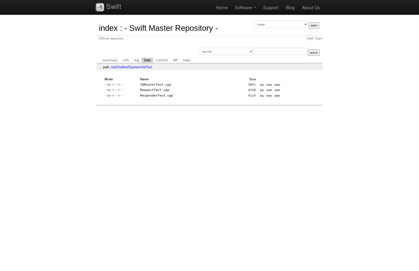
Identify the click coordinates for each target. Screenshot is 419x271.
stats (187, 60)
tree (147, 60)
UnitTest (146, 67)
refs (126, 60)
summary (110, 60)
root (113, 67)
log (136, 60)
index (108, 28)
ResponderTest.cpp (156, 95)
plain (277, 84)
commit (162, 60)
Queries (134, 67)
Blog (290, 7)
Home (222, 7)
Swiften (122, 67)
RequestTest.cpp (154, 90)
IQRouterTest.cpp (155, 84)
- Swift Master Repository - (171, 28)
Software (244, 7)
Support (271, 7)
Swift (112, 6)
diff (175, 60)
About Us (311, 7)
